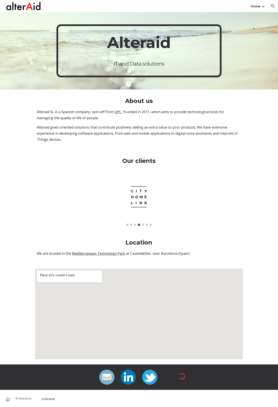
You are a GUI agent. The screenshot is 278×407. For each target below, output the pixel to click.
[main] (139, 50)
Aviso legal (48, 398)
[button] (273, 6)
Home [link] (255, 6)
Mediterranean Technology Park (98, 253)
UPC (117, 111)
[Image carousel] (139, 201)
